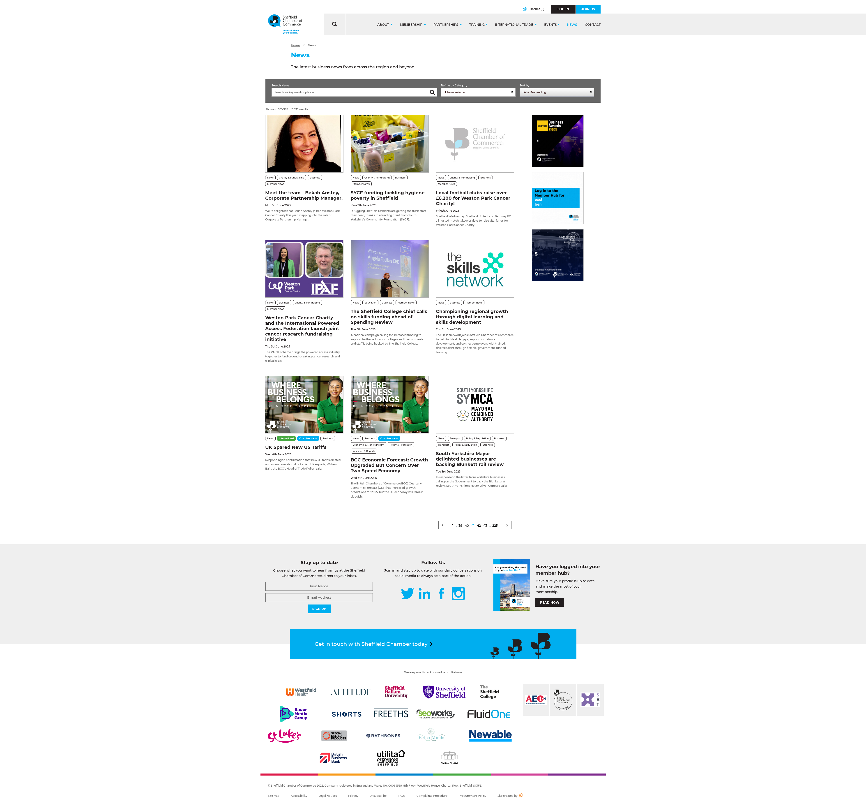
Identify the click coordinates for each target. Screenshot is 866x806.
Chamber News (308, 438)
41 (472, 525)
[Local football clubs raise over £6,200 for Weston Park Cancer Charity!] (475, 144)
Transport (455, 438)
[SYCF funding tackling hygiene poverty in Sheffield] (390, 144)
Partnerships (446, 25)
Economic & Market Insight (368, 444)
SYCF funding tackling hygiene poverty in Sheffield (388, 195)
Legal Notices (328, 795)
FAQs (401, 795)
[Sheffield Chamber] (285, 24)
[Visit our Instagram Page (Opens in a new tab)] (458, 594)
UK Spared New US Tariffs (296, 447)
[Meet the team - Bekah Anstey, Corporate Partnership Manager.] (304, 144)
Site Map (273, 795)
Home (295, 45)
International (286, 438)
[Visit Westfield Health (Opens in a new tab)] (301, 692)
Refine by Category (454, 85)
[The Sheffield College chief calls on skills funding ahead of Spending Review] (390, 269)
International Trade (514, 25)
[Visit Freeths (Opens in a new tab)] (391, 714)
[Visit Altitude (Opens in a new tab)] (351, 692)
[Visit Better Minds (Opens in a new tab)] (432, 736)
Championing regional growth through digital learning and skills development (472, 317)
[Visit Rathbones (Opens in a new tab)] (383, 736)
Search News (280, 85)
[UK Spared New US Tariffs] (304, 404)
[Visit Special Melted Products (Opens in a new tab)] (334, 736)
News (572, 25)
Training (477, 25)
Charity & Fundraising (291, 177)
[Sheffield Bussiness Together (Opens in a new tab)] (590, 700)
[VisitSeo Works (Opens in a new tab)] (435, 714)
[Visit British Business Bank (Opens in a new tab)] (333, 758)
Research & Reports (364, 451)
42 (479, 525)
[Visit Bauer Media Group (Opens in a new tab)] (294, 714)
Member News (275, 184)
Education (370, 302)
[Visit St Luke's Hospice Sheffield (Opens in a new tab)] (284, 736)
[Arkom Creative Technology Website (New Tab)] (520, 795)
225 (495, 525)
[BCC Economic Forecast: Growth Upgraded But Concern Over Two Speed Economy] (390, 404)
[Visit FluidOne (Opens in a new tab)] (489, 714)
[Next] (507, 525)
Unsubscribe (378, 795)
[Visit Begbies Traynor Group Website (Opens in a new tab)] (563, 700)
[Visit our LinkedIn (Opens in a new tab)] (424, 594)
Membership (411, 25)
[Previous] (442, 525)
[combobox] (478, 92)
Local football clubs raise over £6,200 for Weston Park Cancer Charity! (473, 198)
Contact (593, 25)
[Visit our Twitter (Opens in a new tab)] (407, 594)
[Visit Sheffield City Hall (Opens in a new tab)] (449, 758)
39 (460, 525)
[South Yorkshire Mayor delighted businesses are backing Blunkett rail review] (475, 404)
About (383, 25)
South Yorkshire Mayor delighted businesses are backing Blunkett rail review (470, 459)
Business (315, 177)
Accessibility (299, 795)
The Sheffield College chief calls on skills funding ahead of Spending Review (389, 317)
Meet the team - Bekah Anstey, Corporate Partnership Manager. (304, 195)
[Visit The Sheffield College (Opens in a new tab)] (490, 692)
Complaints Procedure (432, 795)
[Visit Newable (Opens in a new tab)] (490, 736)
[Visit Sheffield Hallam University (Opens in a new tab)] (396, 692)
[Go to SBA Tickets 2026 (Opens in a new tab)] (558, 141)
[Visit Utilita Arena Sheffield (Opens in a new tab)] (391, 758)
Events (550, 25)
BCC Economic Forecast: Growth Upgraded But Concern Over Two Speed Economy (389, 465)
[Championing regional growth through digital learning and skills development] (475, 269)
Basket (537, 9)
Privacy (353, 795)
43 (485, 525)
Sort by (524, 85)
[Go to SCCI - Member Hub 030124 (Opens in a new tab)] (558, 198)
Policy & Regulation (401, 444)
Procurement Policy (472, 795)
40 (467, 525)
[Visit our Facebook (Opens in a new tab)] (441, 594)
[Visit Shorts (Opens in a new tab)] (347, 714)
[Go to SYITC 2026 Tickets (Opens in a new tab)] (558, 255)
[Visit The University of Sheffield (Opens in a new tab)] (444, 692)
